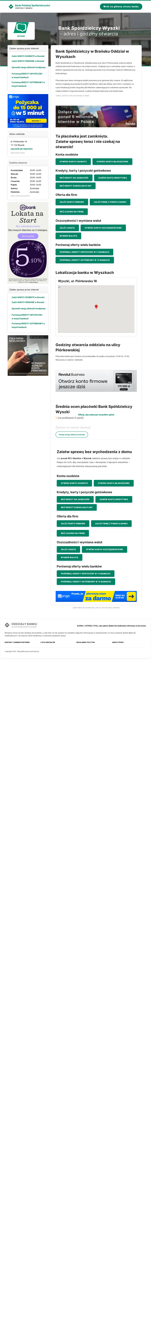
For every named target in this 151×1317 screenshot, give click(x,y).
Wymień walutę (68, 236)
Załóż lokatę (67, 228)
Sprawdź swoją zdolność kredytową (28, 67)
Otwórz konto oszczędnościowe (103, 228)
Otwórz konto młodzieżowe (112, 161)
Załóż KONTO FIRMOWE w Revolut (28, 61)
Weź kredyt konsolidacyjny (76, 186)
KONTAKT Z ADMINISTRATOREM (17, 642)
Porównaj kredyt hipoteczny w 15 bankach (84, 252)
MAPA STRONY (118, 642)
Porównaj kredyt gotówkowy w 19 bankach (85, 260)
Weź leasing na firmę (72, 211)
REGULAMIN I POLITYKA (85, 642)
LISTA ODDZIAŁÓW (48, 642)
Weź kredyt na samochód (74, 178)
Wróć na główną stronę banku (121, 6)
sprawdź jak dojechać (21, 149)
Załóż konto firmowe (72, 202)
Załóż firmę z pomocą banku (110, 202)
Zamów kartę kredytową (112, 178)
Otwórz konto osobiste (73, 161)
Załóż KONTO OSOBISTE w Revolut (28, 56)
